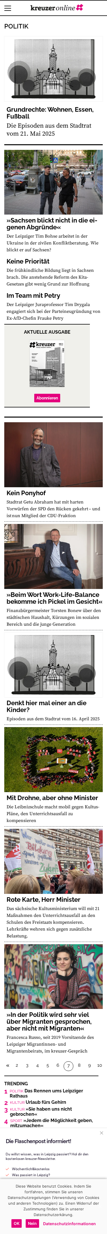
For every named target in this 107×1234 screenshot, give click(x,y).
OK (16, 1223)
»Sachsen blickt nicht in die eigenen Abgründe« (52, 224)
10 (99, 1065)
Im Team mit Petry (33, 295)
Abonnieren (47, 398)
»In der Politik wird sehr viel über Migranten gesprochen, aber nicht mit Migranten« (49, 1021)
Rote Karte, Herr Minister (43, 899)
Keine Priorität (28, 261)
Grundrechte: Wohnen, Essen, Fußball (50, 113)
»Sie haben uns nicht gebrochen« (41, 1112)
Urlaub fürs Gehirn (38, 1102)
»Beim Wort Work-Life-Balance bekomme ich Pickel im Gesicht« (54, 598)
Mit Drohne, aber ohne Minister (52, 797)
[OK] (100, 1206)
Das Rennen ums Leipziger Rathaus (46, 1093)
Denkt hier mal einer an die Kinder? (46, 706)
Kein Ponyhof (26, 493)
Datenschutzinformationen (69, 1223)
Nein (32, 1223)
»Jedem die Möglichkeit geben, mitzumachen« (51, 1123)
